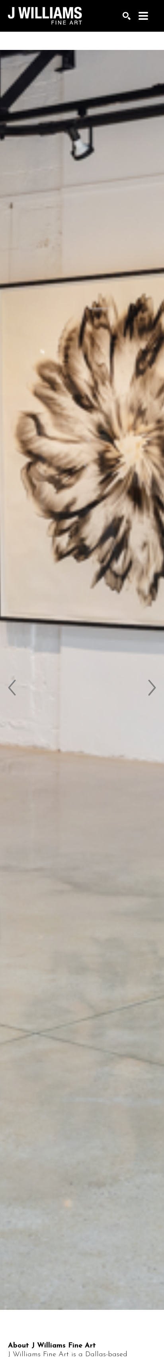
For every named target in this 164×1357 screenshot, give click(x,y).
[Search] (127, 16)
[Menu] (143, 16)
